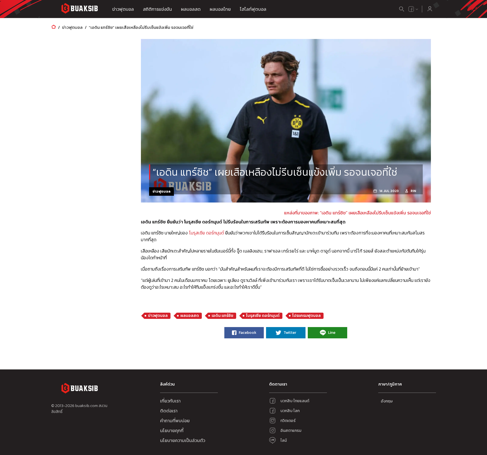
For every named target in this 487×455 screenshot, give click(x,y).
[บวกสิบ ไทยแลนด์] (411, 9)
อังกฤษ (387, 401)
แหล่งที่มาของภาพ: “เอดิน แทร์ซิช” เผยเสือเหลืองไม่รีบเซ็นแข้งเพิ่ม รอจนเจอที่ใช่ (357, 212)
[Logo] (79, 9)
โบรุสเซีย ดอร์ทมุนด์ (206, 232)
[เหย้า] (53, 27)
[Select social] (413, 9)
